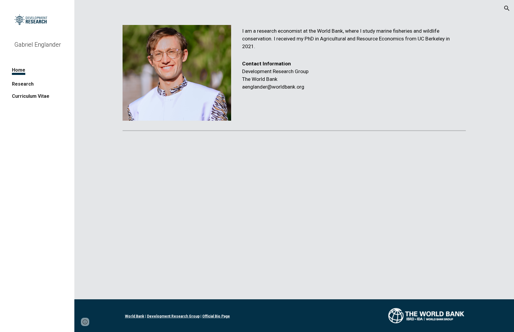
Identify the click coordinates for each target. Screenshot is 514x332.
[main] (353, 59)
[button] (507, 8)
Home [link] (18, 70)
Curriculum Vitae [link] (30, 96)
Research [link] (23, 84)
